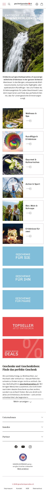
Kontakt (19, 488)
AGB (27, 488)
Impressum (8, 488)
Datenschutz (37, 488)
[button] (23, 403)
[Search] (9, 4)
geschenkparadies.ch (29, 384)
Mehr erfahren (23, 469)
